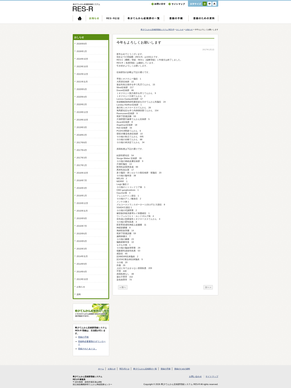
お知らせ (94, 18)
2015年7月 (82, 226)
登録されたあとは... (87, 349)
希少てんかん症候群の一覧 (144, 18)
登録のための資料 (203, 18)
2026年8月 (82, 44)
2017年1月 (82, 165)
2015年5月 (82, 241)
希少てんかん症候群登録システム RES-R (157, 30)
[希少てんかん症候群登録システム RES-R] (86, 11)
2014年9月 (82, 264)
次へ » (208, 287)
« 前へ (123, 287)
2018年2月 (82, 135)
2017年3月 (82, 158)
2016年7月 (82, 180)
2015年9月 (82, 218)
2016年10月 (82, 173)
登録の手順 (176, 18)
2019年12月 (82, 112)
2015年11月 (82, 211)
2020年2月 (82, 104)
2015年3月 (82, 249)
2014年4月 (82, 272)
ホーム (79, 18)
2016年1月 (82, 196)
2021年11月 (82, 82)
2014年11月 (82, 256)
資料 (79, 294)
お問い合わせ (158, 4)
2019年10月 (82, 120)
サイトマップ (176, 4)
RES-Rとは (113, 18)
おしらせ (179, 30)
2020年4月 (82, 97)
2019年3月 (82, 127)
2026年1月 (82, 51)
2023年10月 (82, 66)
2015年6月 (82, 233)
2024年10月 (82, 59)
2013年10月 (82, 279)
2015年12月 (82, 203)
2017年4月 (82, 150)
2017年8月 (82, 142)
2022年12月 (82, 74)
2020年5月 (82, 89)
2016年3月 (82, 188)
